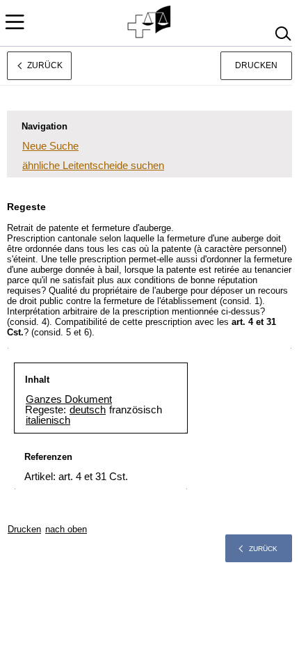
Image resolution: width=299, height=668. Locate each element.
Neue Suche (50, 146)
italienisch (48, 420)
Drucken (256, 65)
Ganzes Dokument (69, 399)
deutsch (88, 409)
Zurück (263, 548)
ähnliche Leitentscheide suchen (93, 165)
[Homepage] (149, 22)
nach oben (66, 529)
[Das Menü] (14, 22)
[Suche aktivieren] (282, 34)
